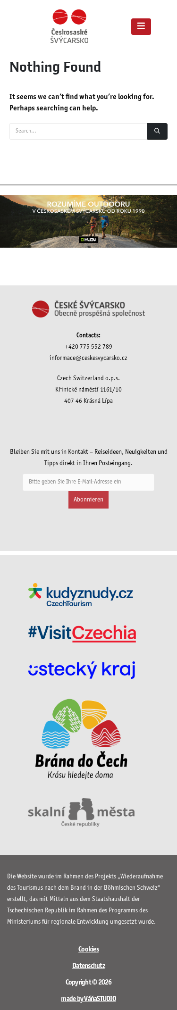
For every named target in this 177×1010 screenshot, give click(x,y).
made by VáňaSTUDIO (88, 999)
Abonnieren (88, 500)
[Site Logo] (69, 26)
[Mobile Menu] (141, 26)
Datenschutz (88, 966)
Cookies (88, 949)
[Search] (157, 131)
